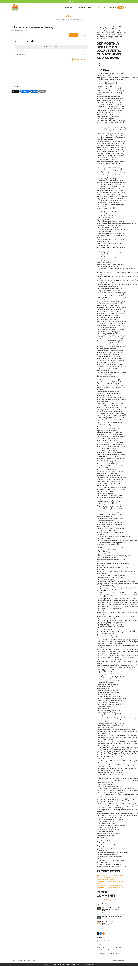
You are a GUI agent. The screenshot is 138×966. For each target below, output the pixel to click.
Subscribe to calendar (79, 59)
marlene (27, 30)
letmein (99, 900)
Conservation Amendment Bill (106, 879)
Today (22, 41)
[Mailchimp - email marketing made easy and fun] (104, 71)
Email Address (101, 64)
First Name (100, 66)
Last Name (100, 68)
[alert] (51, 47)
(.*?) (115, 188)
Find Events (73, 35)
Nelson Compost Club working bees (23, 960)
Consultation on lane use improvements (109, 885)
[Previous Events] (15, 41)
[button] (125, 7)
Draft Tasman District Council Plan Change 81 (111, 887)
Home (58, 19)
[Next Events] (18, 41)
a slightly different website (87, 964)
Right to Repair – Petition (111, 900)
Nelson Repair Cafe (119, 960)
